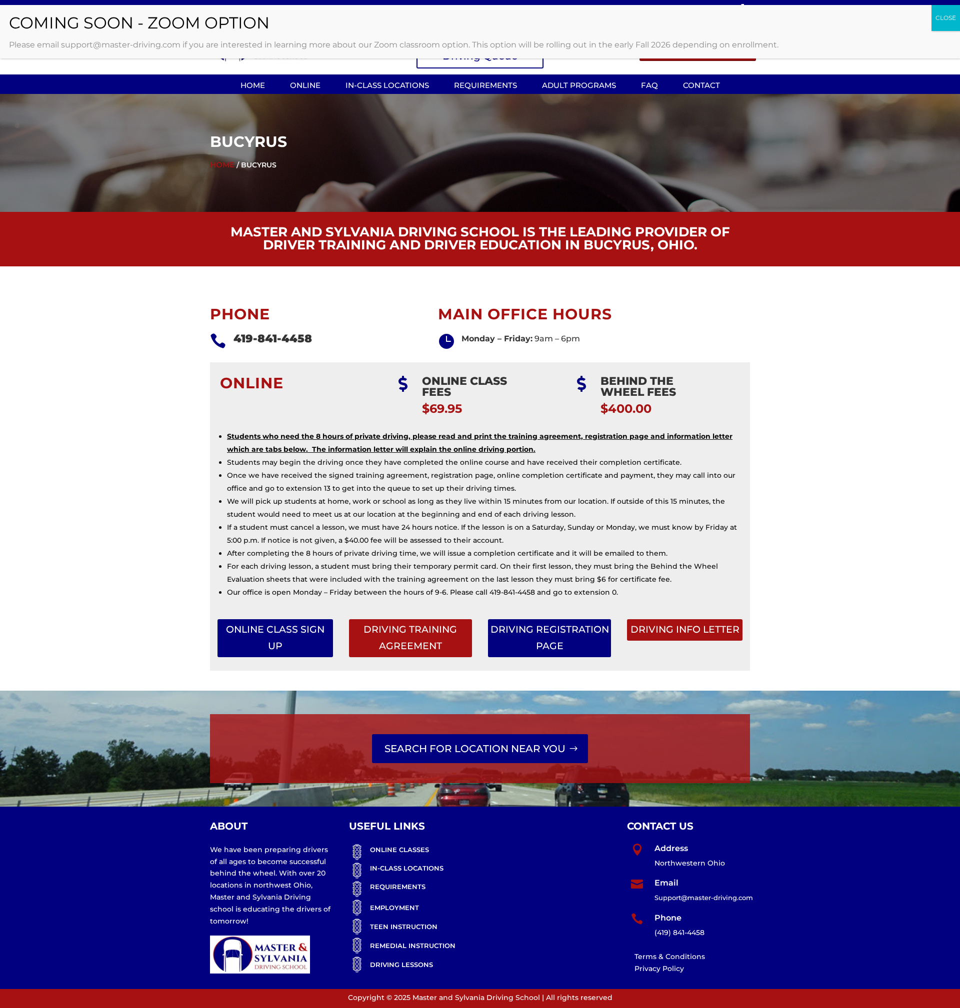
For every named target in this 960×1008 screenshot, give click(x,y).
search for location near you (475, 749)
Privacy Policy (659, 968)
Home (252, 85)
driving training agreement (410, 637)
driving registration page (549, 637)
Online (305, 85)
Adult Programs (579, 85)
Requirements (485, 85)
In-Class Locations (387, 85)
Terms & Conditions (669, 956)
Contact (701, 85)
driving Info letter (685, 629)
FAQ (649, 85)
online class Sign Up (275, 637)
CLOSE (946, 17)
